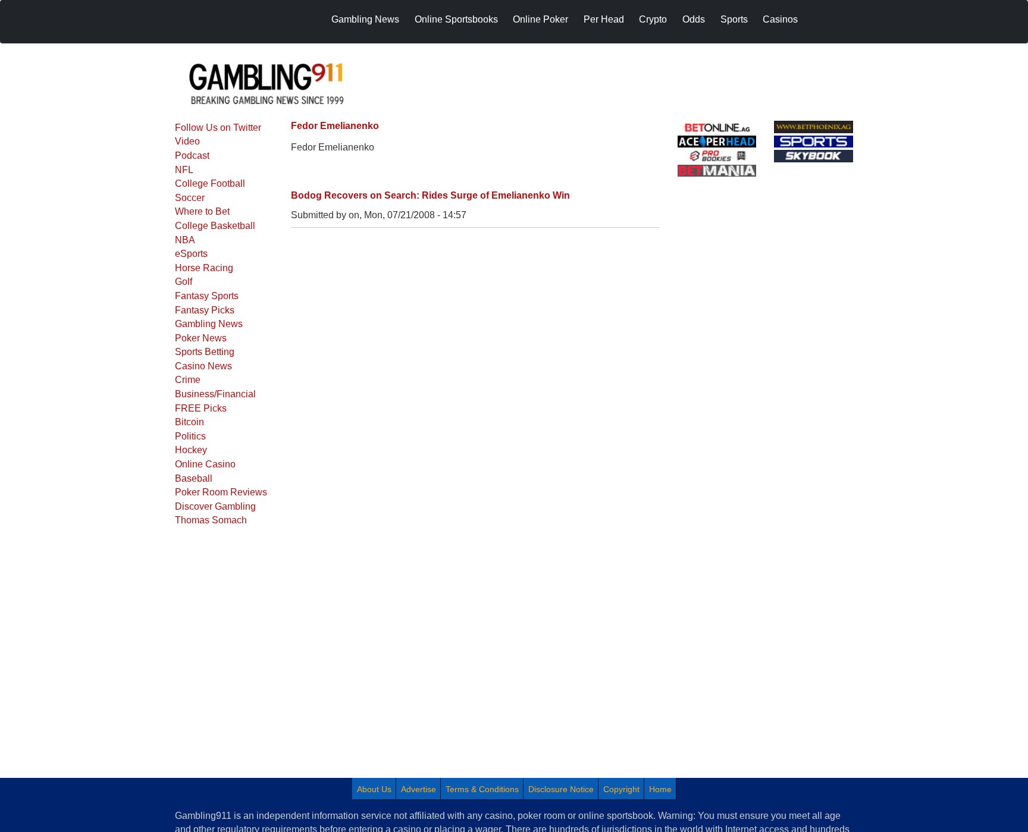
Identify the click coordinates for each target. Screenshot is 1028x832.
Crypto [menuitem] (653, 19)
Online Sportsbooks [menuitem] (456, 19)
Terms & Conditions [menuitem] (482, 789)
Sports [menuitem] (734, 19)
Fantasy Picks (204, 310)
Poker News (201, 338)
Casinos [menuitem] (780, 19)
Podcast (192, 155)
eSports (191, 254)
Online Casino (205, 464)
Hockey (191, 450)
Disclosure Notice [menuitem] (561, 789)
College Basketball (215, 226)
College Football (210, 183)
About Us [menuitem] (374, 789)
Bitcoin (189, 422)
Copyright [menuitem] (621, 789)
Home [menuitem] (660, 789)
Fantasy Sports (207, 296)
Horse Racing (204, 268)
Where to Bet (202, 211)
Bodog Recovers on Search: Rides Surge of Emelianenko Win (430, 195)
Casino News (203, 366)
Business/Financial (215, 394)
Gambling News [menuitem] (365, 19)
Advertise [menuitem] (418, 789)
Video (187, 141)
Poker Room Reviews (221, 492)
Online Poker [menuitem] (540, 19)
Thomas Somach (211, 520)
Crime (187, 380)
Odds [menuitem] (693, 19)
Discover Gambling (215, 506)
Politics (190, 436)
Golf (183, 282)
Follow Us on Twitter (218, 128)
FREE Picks (201, 408)
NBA (185, 240)
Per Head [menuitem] (604, 19)
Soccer (190, 198)
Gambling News (209, 324)
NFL (184, 170)
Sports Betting (204, 352)
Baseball (193, 478)
